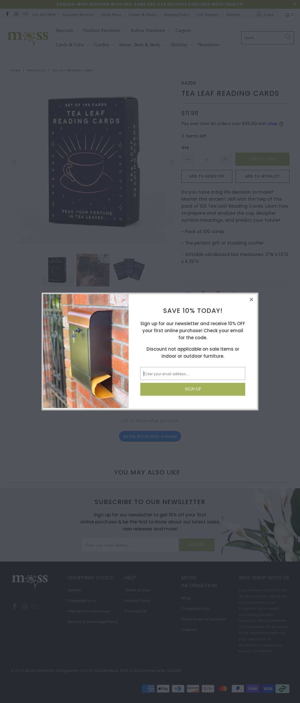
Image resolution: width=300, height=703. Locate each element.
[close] (251, 299)
